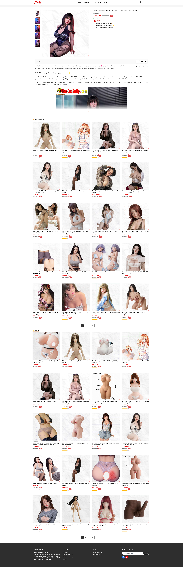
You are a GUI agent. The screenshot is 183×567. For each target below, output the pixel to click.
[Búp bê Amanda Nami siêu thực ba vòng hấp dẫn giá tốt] (106, 257)
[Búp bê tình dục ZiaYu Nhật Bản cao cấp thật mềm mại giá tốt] (76, 257)
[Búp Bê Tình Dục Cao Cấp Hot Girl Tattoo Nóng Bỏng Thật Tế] (46, 216)
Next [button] (87, 33)
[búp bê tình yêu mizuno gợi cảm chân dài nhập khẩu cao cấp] (106, 297)
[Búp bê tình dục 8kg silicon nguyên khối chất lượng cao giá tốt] (135, 468)
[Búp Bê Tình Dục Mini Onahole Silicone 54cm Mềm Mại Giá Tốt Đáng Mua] (106, 509)
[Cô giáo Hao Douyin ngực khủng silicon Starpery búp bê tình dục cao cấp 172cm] (135, 176)
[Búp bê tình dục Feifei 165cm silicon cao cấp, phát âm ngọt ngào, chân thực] (46, 176)
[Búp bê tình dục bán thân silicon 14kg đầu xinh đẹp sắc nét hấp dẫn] (135, 386)
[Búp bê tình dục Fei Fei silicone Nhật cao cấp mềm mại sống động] (46, 509)
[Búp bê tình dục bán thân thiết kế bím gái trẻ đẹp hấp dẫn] (106, 346)
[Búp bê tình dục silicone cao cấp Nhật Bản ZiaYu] (46, 468)
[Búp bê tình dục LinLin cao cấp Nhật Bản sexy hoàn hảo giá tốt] (135, 297)
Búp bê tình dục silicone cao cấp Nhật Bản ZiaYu (45, 483)
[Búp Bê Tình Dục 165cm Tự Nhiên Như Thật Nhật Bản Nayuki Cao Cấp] (76, 216)
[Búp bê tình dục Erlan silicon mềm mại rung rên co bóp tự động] (135, 135)
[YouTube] (126, 557)
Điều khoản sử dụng (68, 554)
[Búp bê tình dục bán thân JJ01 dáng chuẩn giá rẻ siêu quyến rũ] (46, 257)
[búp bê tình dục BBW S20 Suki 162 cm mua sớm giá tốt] (65, 33)
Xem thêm (91, 111)
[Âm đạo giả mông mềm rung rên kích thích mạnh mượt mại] (106, 468)
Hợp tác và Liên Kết (97, 552)
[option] (38, 13)
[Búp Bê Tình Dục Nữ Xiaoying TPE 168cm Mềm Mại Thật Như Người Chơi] (106, 427)
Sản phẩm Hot (96, 554)
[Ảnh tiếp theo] (37, 46)
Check (146, 553)
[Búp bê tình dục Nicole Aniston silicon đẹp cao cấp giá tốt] (76, 176)
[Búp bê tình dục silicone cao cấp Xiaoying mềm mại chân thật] (135, 216)
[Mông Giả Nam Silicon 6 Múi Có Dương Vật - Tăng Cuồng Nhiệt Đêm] (135, 509)
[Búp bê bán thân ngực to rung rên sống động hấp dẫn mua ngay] (46, 346)
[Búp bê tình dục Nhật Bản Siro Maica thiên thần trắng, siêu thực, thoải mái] (76, 297)
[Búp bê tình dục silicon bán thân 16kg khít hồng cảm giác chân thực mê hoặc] (106, 386)
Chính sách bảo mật (68, 557)
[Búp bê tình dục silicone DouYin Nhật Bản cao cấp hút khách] (106, 176)
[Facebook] (123, 557)
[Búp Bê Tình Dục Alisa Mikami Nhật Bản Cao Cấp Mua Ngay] (46, 297)
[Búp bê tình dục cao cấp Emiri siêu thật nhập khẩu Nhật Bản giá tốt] (135, 257)
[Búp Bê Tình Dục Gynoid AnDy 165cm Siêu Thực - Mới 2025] (106, 216)
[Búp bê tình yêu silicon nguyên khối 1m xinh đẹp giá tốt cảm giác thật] (76, 509)
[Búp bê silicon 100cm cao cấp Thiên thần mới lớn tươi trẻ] (46, 135)
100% (141, 61)
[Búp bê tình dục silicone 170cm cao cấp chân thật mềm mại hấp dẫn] (106, 135)
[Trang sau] (99, 325)
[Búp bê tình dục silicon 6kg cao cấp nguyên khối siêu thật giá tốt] (76, 427)
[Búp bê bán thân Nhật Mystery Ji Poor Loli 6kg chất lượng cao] (76, 135)
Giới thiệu (65, 552)
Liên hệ (65, 559)
